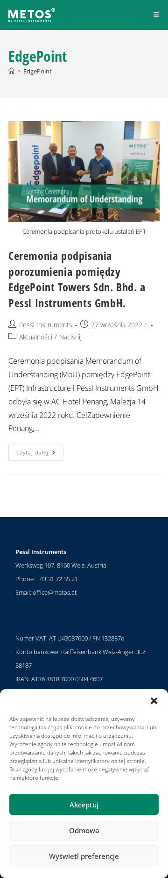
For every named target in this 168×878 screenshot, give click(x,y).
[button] (154, 700)
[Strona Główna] (11, 71)
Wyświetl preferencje (84, 856)
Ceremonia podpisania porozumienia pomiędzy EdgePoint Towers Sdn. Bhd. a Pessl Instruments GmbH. (77, 279)
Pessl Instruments (45, 324)
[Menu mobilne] (157, 14)
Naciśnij (70, 336)
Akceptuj (84, 804)
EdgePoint (37, 71)
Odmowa (84, 830)
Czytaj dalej (39, 450)
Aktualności (35, 336)
